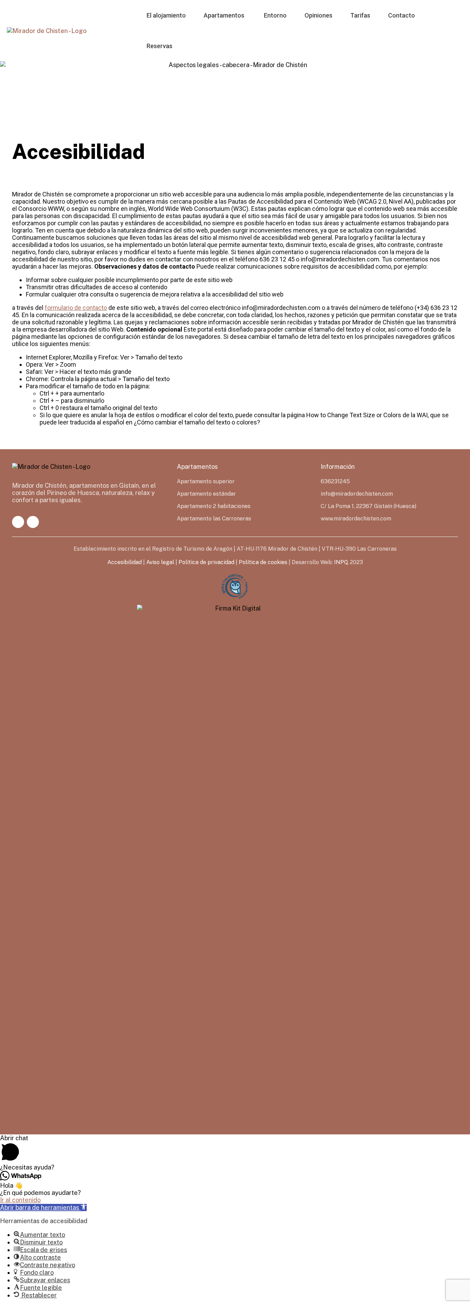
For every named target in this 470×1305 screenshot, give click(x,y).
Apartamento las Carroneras (214, 518)
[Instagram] (33, 522)
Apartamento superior (206, 481)
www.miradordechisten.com (356, 518)
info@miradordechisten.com (357, 493)
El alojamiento (166, 15)
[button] (43, 1207)
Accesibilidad (124, 562)
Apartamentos (224, 15)
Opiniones (318, 15)
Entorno (275, 15)
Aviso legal (160, 562)
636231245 (335, 481)
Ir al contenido (20, 1200)
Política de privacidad (206, 562)
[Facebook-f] (18, 522)
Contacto (401, 15)
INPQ (341, 562)
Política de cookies (263, 562)
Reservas (159, 46)
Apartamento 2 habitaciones (213, 506)
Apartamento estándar (206, 493)
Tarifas (360, 15)
